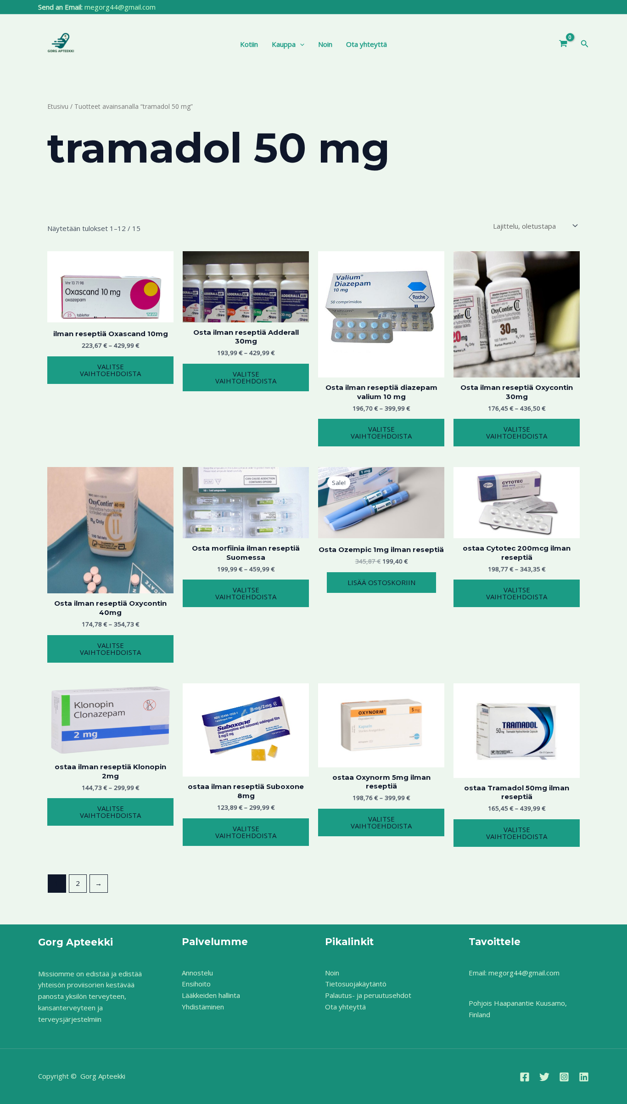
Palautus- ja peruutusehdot (368, 995)
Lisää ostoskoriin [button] (381, 582)
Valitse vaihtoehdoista (110, 370)
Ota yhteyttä (366, 44)
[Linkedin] (584, 1077)
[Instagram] (564, 1077)
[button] (300, 44)
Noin (325, 44)
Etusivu (57, 106)
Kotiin (249, 44)
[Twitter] (544, 1077)
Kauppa (284, 44)
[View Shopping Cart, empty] (563, 44)
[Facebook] (525, 1077)
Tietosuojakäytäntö (355, 983)
